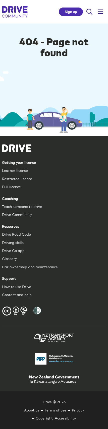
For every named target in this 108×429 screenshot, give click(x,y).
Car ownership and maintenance (30, 266)
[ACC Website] (54, 359)
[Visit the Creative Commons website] (14, 312)
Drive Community (17, 214)
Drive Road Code (16, 234)
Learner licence (15, 170)
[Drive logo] (15, 12)
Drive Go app (13, 250)
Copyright (44, 417)
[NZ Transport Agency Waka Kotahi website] (54, 339)
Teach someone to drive (22, 206)
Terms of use (55, 409)
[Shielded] (37, 311)
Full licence (11, 186)
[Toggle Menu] (100, 11)
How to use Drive (16, 286)
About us (31, 409)
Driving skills (13, 242)
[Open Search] (89, 11)
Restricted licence (17, 178)
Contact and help (17, 294)
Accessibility (65, 417)
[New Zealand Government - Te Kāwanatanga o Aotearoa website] (54, 380)
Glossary (9, 258)
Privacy (78, 409)
